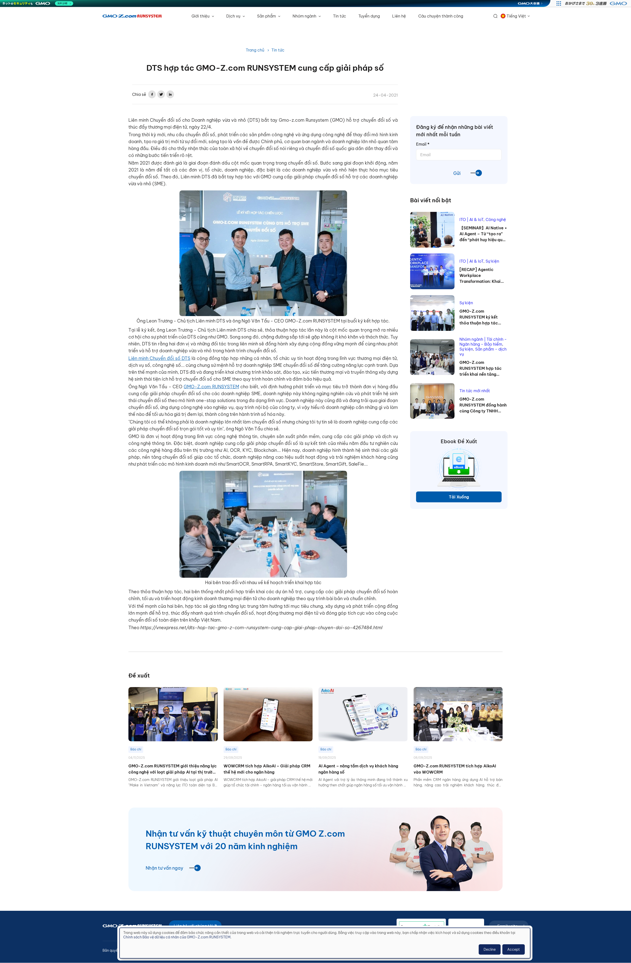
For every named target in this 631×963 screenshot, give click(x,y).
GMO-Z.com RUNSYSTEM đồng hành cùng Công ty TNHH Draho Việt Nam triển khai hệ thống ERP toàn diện (483, 405)
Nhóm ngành (305, 16)
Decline (490, 949)
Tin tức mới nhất (474, 390)
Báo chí (135, 749)
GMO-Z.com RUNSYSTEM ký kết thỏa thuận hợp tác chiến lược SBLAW (478, 317)
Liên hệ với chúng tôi (194, 925)
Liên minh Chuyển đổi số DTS (159, 358)
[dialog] (325, 943)
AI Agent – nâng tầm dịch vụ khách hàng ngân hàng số (358, 769)
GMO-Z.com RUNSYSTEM (211, 386)
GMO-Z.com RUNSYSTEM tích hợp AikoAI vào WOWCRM (455, 769)
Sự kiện (492, 261)
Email (422, 144)
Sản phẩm (267, 16)
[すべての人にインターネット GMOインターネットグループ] (596, 3)
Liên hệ (399, 16)
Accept (513, 949)
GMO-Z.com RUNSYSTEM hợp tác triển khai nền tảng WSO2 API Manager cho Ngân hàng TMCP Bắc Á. (483, 368)
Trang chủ (255, 50)
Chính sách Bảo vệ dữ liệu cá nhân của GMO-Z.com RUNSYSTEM (176, 937)
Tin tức (339, 16)
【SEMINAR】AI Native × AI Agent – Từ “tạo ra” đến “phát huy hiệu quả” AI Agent (483, 234)
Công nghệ (496, 219)
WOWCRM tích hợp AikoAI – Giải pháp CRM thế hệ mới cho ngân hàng (267, 769)
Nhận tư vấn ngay (164, 868)
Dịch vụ (233, 16)
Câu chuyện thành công (440, 16)
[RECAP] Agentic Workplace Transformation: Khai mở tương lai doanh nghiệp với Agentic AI (480, 275)
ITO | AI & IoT (471, 219)
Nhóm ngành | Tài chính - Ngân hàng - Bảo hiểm (483, 342)
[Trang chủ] (132, 16)
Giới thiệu (201, 16)
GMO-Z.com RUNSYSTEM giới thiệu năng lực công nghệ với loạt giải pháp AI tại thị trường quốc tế (172, 769)
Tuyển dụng (369, 16)
